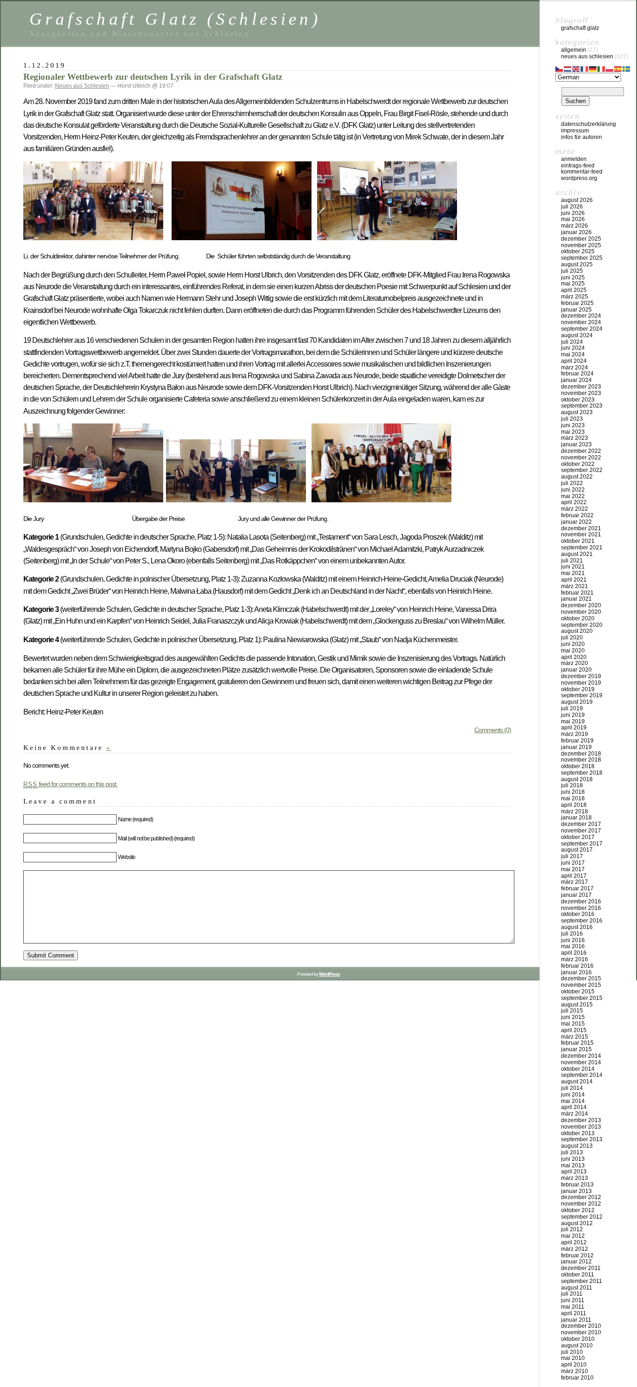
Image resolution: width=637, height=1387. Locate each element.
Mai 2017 (573, 869)
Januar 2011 (576, 1320)
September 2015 (581, 998)
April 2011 (573, 1313)
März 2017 (574, 882)
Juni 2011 (572, 1300)
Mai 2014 (573, 1101)
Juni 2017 (573, 863)
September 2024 (581, 329)
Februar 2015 (577, 1043)
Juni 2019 (573, 715)
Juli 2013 (572, 1152)
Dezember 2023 (581, 386)
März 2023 (574, 438)
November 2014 (581, 1062)
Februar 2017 (577, 888)
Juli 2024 (572, 342)
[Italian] (601, 68)
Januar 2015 (576, 1049)
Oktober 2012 (578, 1210)
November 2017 (581, 830)
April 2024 (574, 361)
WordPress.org (579, 178)
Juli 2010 (572, 1352)
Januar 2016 (576, 972)
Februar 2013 (577, 1184)
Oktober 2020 (578, 618)
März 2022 (574, 509)
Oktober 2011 (577, 1274)
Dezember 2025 (581, 239)
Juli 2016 (572, 933)
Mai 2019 (573, 721)
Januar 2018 (576, 817)
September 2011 (581, 1281)
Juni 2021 (573, 566)
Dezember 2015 (581, 978)
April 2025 (574, 290)
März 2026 (574, 225)
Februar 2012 (577, 1255)
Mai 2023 (573, 432)
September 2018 (581, 773)
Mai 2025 (573, 283)
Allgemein (573, 50)
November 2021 (581, 534)
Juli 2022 (572, 483)
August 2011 (576, 1287)
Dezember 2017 (581, 824)
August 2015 (577, 1004)
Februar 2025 (577, 303)
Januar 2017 (576, 895)
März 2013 (574, 1178)
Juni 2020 (573, 644)
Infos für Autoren (581, 137)
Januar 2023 (576, 444)
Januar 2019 (576, 747)
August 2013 (577, 1146)
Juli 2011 (571, 1293)
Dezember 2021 (581, 528)
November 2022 (581, 457)
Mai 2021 (573, 573)
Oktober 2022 (578, 464)
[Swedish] (627, 68)
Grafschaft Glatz (580, 28)
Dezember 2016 (581, 901)
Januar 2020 (576, 669)
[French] (585, 68)
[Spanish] (618, 68)
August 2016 (577, 927)
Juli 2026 (572, 206)
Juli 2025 (572, 271)
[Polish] (610, 68)
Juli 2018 (572, 785)
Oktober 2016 (578, 914)
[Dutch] (568, 68)
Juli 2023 (572, 419)
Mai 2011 (572, 1307)
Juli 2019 (572, 708)
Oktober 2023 (578, 399)
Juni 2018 (573, 792)
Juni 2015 (573, 1017)
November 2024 (581, 322)
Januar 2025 (576, 309)
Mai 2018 (573, 798)
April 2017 (574, 876)
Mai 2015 (573, 1023)
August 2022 (577, 476)
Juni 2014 (573, 1094)
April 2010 (574, 1364)
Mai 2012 (573, 1236)
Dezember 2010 (581, 1326)
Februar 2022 (577, 515)
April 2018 (574, 805)
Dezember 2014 (581, 1056)
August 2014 (577, 1081)
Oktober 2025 (578, 251)
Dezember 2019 (581, 676)
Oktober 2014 (578, 1069)
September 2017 (581, 843)
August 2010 (577, 1345)
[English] (576, 68)
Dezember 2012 (581, 1197)
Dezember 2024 (581, 315)
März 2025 (574, 296)
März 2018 (574, 811)
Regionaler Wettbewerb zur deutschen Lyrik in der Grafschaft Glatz (152, 77)
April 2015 (574, 1030)
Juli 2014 (572, 1088)
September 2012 (581, 1217)
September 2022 (581, 470)
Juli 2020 (572, 637)
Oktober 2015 (578, 991)
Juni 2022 (573, 489)
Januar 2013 (576, 1191)
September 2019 (581, 695)
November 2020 (581, 612)
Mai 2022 (573, 496)
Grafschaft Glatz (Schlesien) (175, 18)
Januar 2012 (576, 1261)
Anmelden (574, 159)
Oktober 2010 (578, 1339)
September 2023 (581, 405)
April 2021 (574, 579)
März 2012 (574, 1249)
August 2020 (577, 631)
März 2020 (574, 663)
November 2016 (581, 908)
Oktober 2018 (578, 766)
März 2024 (574, 367)
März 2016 (574, 959)
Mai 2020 (573, 650)
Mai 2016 (573, 946)
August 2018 (577, 779)
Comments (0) (492, 730)
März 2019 (574, 734)
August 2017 (577, 849)
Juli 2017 (572, 856)
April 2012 (574, 1242)
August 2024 (577, 335)
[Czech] (559, 68)
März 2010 (574, 1371)
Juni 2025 (573, 277)
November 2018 (581, 759)
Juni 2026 (573, 213)
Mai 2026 (573, 219)
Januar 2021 (576, 599)
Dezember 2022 (581, 451)
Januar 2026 (576, 232)
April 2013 (574, 1171)
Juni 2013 (573, 1159)
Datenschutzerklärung (588, 124)
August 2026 (577, 200)
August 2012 (577, 1223)
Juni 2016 (573, 940)
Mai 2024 (573, 354)
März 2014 (574, 1113)
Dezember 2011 (581, 1268)
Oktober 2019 (578, 689)
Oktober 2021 (578, 541)
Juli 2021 (572, 560)
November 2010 (581, 1332)
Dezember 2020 (581, 605)
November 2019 (581, 683)
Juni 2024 (573, 348)
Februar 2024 (577, 373)
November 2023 (581, 393)
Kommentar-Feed (581, 171)
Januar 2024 (576, 380)
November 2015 (581, 985)
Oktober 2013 (578, 1133)
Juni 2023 (573, 425)
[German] (593, 68)
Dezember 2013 (581, 1120)
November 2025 (581, 245)
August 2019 (577, 702)
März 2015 (574, 1036)
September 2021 (581, 547)
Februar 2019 (577, 740)
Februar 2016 (577, 966)
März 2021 (574, 586)
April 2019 (574, 727)
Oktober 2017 (578, 837)
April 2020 (574, 657)
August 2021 (577, 554)
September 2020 (581, 625)
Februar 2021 (577, 592)
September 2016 (581, 920)
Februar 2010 (577, 1377)
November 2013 (581, 1126)
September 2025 (581, 258)
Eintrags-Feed (578, 165)
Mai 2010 (573, 1358)
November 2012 (581, 1203)
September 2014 (581, 1075)
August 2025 (577, 264)
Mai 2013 (573, 1165)
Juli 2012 (572, 1229)
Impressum (575, 130)
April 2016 (574, 953)
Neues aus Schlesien (82, 86)
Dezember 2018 (581, 753)
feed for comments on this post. (70, 784)
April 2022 (574, 502)
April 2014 (574, 1107)
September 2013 (581, 1139)
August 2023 (577, 412)
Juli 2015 (572, 1010)
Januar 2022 (576, 522)
